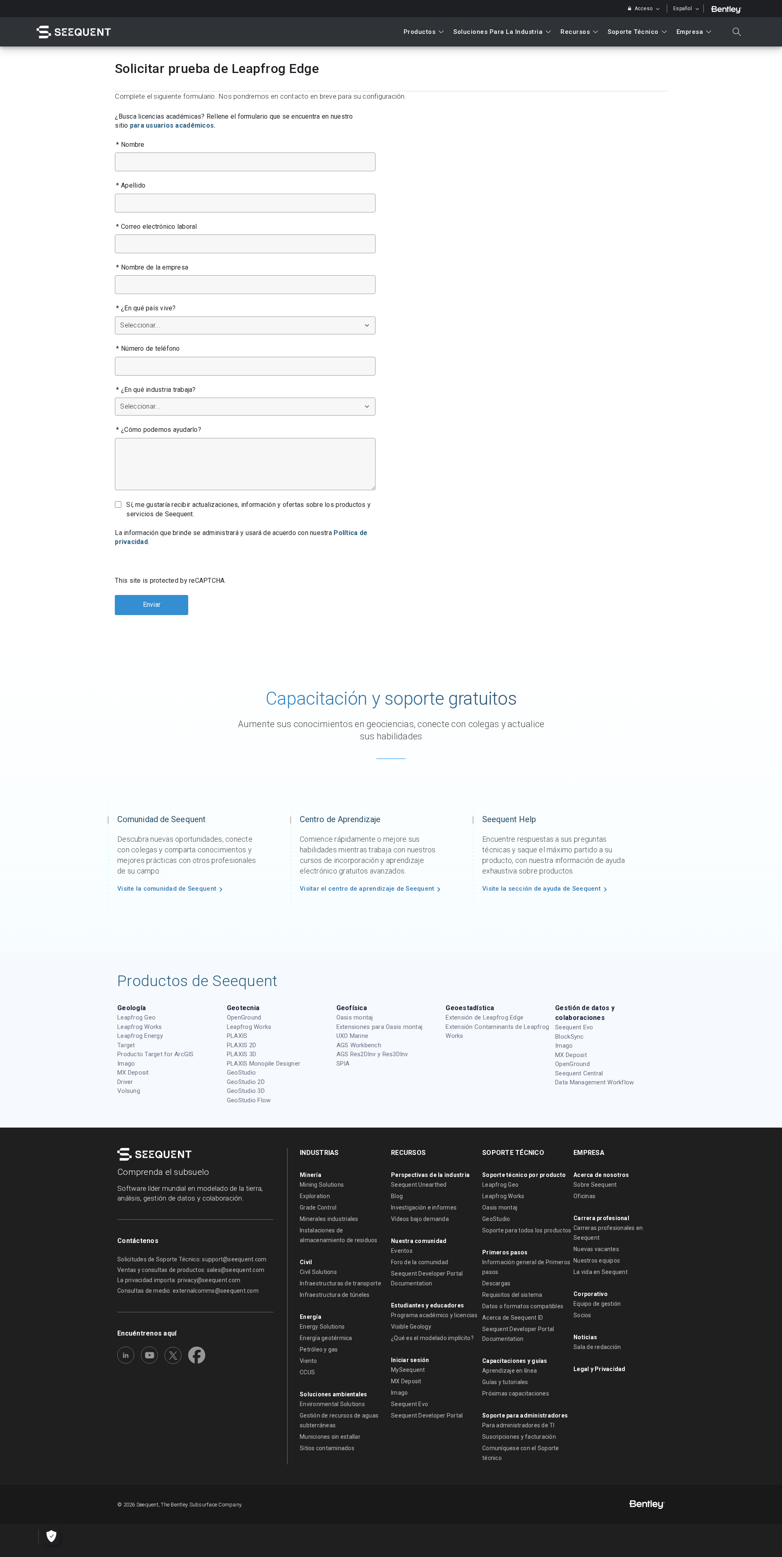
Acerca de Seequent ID (512, 1317)
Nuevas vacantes (596, 1249)
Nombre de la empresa (152, 267)
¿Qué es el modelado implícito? (432, 1338)
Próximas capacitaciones (515, 1393)
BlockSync (569, 1036)
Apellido (130, 185)
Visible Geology (411, 1326)
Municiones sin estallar (330, 1436)
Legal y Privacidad (599, 1369)
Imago (126, 1063)
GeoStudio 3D (246, 1091)
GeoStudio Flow (249, 1100)
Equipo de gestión (597, 1303)
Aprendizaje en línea (509, 1370)
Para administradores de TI (518, 1425)
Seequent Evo (574, 1027)
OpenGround (244, 1017)
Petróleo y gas (319, 1349)
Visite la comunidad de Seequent (166, 888)
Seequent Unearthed (419, 1184)
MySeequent (408, 1370)
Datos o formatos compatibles (522, 1306)
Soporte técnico (633, 31)
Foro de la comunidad (419, 1262)
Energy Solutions (322, 1326)
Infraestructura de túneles (335, 1295)
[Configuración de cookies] (51, 1536)
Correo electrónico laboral (156, 226)
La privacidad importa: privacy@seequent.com (178, 1280)
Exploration (315, 1196)
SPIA (343, 1063)
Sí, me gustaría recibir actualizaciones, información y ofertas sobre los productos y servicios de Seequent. (248, 509)
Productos (420, 31)
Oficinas (584, 1196)
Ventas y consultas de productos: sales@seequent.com (190, 1270)
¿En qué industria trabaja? (156, 390)
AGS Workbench (358, 1045)
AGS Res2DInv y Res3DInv (372, 1054)
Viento (308, 1361)
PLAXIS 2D (241, 1045)
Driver (125, 1082)
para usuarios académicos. (173, 125)
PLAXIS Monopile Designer (263, 1063)
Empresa (690, 31)
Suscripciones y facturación (519, 1436)
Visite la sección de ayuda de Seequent (541, 888)
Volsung (128, 1091)
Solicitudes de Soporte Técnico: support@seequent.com (192, 1259)
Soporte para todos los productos (526, 1230)
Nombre (130, 144)
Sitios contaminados (327, 1448)
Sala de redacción (597, 1347)
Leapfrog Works (139, 1027)
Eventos (402, 1250)
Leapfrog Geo (136, 1017)
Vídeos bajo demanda (420, 1219)
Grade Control (318, 1207)
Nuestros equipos (596, 1260)
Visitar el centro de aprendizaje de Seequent (367, 888)
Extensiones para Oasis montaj (379, 1027)
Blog (397, 1196)
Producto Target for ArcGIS (155, 1054)
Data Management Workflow (594, 1082)
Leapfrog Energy (140, 1035)
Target (126, 1045)
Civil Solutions (318, 1272)
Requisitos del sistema (512, 1295)
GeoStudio (241, 1072)
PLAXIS (237, 1035)
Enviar (152, 604)
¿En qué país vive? (146, 308)
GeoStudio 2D (246, 1082)
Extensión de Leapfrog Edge (484, 1017)
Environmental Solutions (332, 1404)
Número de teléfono (148, 348)
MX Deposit (133, 1072)
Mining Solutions (322, 1184)
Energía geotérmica (326, 1338)
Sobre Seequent (595, 1184)
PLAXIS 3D (241, 1054)
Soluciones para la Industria (498, 31)
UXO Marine (352, 1035)
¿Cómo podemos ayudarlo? (158, 429)
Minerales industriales (329, 1219)
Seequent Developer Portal (427, 1415)
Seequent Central (579, 1073)
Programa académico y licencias (434, 1315)
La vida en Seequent (600, 1272)
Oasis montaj (354, 1017)
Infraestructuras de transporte (340, 1283)
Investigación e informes (424, 1207)
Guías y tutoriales (505, 1382)
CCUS (307, 1372)
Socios (582, 1315)
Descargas (496, 1283)
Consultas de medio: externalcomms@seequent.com (188, 1290)
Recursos (575, 31)
